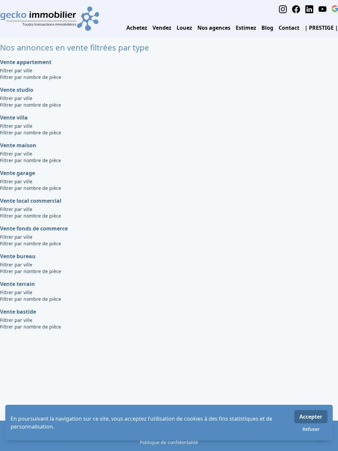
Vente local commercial (30, 200)
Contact (289, 27)
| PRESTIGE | (321, 27)
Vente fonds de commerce (34, 228)
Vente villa (14, 117)
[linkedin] (309, 9)
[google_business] (335, 9)
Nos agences (213, 27)
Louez (184, 27)
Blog (267, 27)
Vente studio (16, 89)
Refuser (311, 429)
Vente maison (18, 145)
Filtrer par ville (16, 70)
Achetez (136, 27)
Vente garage (17, 173)
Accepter (310, 416)
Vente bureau (18, 256)
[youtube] (322, 9)
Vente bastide (18, 311)
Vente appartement (25, 62)
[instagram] (283, 9)
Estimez (246, 27)
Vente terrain (17, 284)
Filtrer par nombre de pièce (30, 77)
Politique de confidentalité (169, 442)
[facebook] (296, 9)
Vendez (161, 27)
